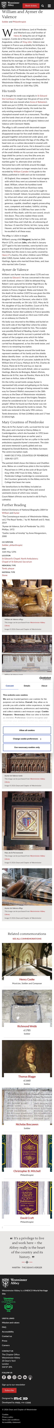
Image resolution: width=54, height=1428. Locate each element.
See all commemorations (27, 938)
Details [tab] (27, 686)
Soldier (5, 22)
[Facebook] (4, 1377)
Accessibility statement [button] (11, 1422)
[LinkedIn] (25, 1377)
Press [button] (4, 1340)
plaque (11, 569)
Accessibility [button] (8, 1331)
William (5, 513)
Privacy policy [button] (7, 1417)
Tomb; (4, 569)
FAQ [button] (4, 1327)
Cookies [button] (5, 1415)
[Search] (43, 6)
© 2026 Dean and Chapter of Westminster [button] (19, 1410)
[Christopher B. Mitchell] (27, 1153)
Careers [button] (6, 1345)
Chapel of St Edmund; (12, 562)
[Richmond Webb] (27, 1008)
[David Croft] (27, 1200)
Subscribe (9, 1390)
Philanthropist (19, 22)
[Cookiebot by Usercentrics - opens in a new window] (39, 678)
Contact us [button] (7, 1336)
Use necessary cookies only (27, 747)
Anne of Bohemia (38, 102)
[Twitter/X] (9, 1377)
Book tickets (31, 6)
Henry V (5, 255)
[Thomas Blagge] (27, 1058)
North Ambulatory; (29, 559)
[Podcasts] (30, 1377)
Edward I (17, 278)
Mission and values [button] (10, 1322)
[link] (21, 1398)
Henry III (17, 36)
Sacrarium (27, 562)
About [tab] (44, 686)
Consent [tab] (10, 686)
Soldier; (5, 545)
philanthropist (15, 545)
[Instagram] (14, 1377)
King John (27, 42)
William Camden (21, 172)
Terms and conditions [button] (10, 1420)
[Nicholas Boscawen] (27, 1106)
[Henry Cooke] (27, 961)
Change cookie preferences (25, 739)
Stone (4, 575)
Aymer (16, 513)
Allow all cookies (27, 730)
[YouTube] (20, 1377)
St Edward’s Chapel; (11, 559)
